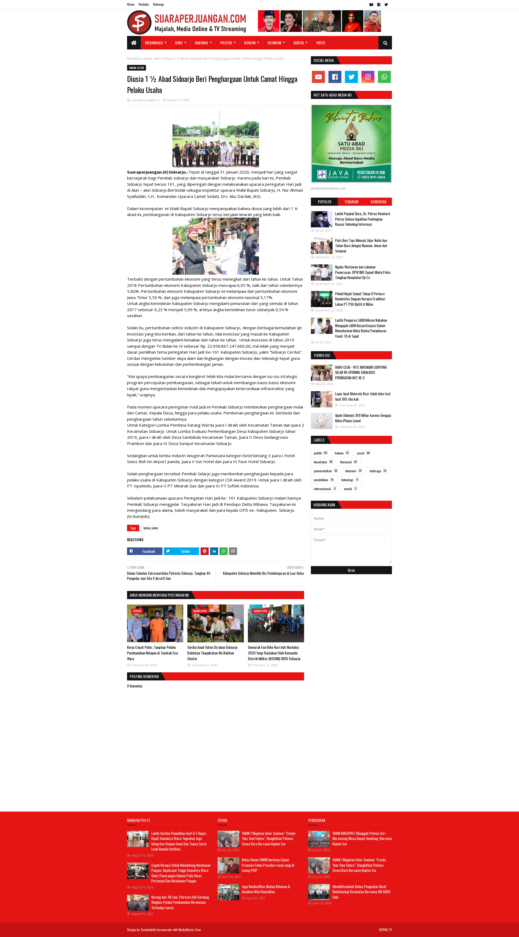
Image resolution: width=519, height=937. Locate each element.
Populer (324, 201)
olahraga (378, 470)
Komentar (378, 201)
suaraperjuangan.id (145, 100)
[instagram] (367, 77)
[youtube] (371, 4)
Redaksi (144, 4)
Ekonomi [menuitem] (274, 42)
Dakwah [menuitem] (201, 42)
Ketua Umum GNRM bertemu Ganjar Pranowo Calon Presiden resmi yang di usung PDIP (268, 865)
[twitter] (386, 4)
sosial (363, 453)
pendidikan (323, 479)
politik (320, 453)
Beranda (133, 58)
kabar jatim (152, 58)
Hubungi (158, 4)
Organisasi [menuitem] (154, 42)
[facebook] (379, 4)
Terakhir (351, 201)
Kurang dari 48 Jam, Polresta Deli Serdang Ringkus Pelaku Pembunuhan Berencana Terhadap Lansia (180, 902)
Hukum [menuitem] (249, 42)
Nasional (348, 462)
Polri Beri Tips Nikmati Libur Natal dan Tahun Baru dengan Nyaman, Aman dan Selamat (361, 245)
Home (131, 4)
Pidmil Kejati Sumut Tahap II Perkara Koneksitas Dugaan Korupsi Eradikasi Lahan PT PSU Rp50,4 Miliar (360, 299)
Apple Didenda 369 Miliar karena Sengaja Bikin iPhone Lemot (363, 418)
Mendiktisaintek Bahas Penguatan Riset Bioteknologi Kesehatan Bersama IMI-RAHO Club (361, 892)
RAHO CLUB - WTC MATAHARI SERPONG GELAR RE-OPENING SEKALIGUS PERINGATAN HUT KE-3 (361, 372)
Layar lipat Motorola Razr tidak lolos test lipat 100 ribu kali (363, 396)
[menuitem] (134, 42)
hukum (342, 453)
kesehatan (323, 462)
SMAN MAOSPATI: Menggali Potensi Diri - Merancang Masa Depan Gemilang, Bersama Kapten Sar (362, 838)
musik (350, 488)
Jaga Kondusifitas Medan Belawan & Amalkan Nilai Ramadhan (266, 889)
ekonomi (353, 470)
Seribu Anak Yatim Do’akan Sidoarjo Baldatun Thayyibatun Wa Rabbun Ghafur (212, 652)
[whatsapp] (384, 77)
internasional (324, 488)
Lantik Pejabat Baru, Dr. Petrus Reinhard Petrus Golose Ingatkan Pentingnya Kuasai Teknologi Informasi (362, 219)
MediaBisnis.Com (189, 929)
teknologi (349, 479)
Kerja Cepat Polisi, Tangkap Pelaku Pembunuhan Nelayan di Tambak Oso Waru (152, 652)
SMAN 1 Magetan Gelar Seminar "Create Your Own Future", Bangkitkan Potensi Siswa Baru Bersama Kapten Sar (268, 838)
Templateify (148, 929)
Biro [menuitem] (178, 42)
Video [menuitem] (320, 42)
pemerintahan (325, 470)
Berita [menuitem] (299, 42)
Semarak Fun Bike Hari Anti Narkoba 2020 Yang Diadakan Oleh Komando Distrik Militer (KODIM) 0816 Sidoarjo (274, 652)
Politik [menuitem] (226, 42)
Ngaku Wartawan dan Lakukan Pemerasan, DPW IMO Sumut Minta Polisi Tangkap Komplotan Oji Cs (363, 272)
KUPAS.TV (385, 929)
